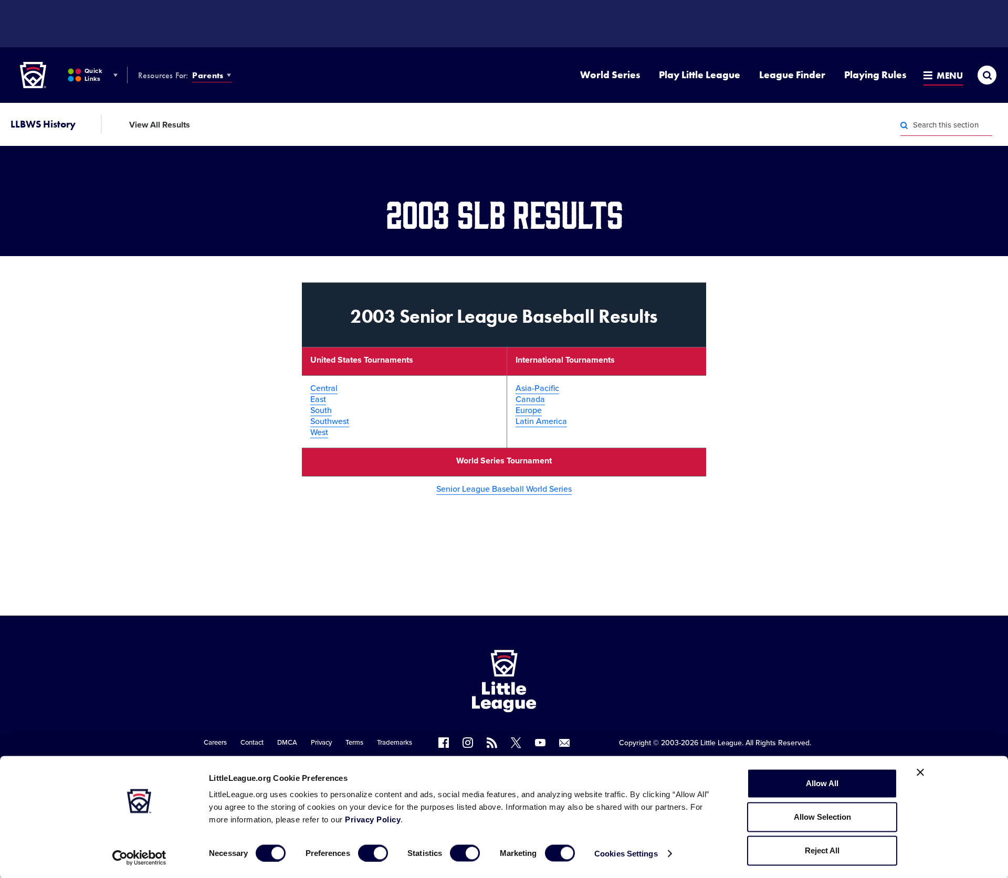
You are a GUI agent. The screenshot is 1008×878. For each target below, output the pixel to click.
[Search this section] (904, 125)
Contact (252, 742)
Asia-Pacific (537, 388)
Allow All (822, 783)
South (321, 410)
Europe (529, 410)
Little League (721, 742)
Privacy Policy (373, 819)
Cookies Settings (626, 853)
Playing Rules (875, 74)
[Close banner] (920, 772)
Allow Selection (822, 816)
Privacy (321, 742)
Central (324, 388)
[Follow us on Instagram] (468, 742)
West (319, 432)
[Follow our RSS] (492, 742)
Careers (215, 742)
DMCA (287, 742)
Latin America (541, 421)
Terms (354, 742)
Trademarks (394, 742)
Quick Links (93, 74)
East (318, 399)
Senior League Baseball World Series (504, 489)
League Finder (792, 74)
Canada (530, 399)
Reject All (822, 850)
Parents (207, 75)
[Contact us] (564, 742)
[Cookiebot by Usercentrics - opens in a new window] (139, 857)
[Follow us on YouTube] (540, 742)
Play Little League (699, 74)
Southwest (329, 421)
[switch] (373, 852)
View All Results (159, 125)
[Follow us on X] (516, 742)
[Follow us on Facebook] (443, 742)
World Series (610, 74)
